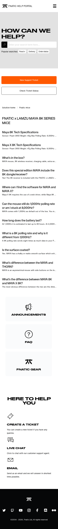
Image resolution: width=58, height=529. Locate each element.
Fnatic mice (24, 107)
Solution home (9, 107)
